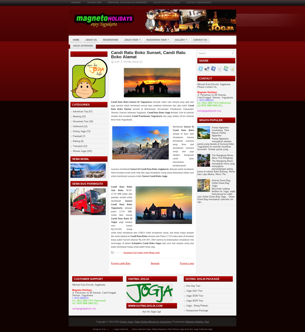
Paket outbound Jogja (141, 329)
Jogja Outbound (83, 46)
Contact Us (200, 40)
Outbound (78, 126)
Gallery (181, 39)
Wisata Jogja (79, 151)
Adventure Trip (80, 111)
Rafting (76, 141)
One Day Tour (193, 285)
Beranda (75, 2)
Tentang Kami (94, 2)
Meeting (77, 116)
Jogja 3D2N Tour (194, 295)
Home (76, 40)
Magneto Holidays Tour (197, 322)
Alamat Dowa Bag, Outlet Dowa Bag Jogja (221, 183)
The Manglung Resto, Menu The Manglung (223, 156)
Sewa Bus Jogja (191, 329)
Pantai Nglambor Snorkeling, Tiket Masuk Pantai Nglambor (220, 131)
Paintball (77, 136)
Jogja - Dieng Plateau (197, 305)
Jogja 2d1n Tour (194, 290)
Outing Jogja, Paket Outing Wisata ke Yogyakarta (145, 322)
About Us (91, 40)
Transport (78, 146)
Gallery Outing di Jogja (166, 2)
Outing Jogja (79, 131)
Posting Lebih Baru (120, 263)
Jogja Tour (132, 39)
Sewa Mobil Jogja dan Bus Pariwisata (127, 2)
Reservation (110, 40)
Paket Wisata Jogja (176, 329)
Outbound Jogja (205, 329)
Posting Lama (187, 263)
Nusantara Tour (157, 39)
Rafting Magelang (159, 329)
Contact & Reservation (198, 2)
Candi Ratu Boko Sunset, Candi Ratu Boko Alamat (148, 55)
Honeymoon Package (197, 310)
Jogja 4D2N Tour (194, 300)
